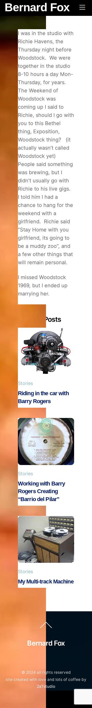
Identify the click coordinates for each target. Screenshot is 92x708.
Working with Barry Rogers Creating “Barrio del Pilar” (41, 491)
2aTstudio (46, 686)
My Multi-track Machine (46, 581)
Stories (25, 383)
